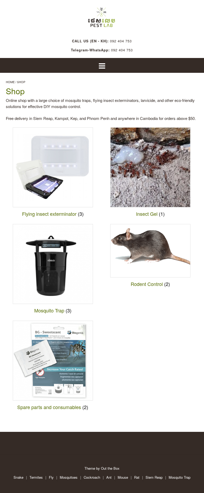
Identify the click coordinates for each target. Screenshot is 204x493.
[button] (102, 65)
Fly (51, 477)
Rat (136, 477)
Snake (18, 477)
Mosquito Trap (179, 477)
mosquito (73, 100)
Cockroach (92, 477)
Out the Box (110, 468)
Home (10, 82)
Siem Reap (154, 477)
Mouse (123, 477)
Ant (109, 477)
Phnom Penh (98, 118)
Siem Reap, (43, 118)
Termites (36, 477)
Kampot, (62, 118)
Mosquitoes (69, 477)
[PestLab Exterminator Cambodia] (102, 16)
